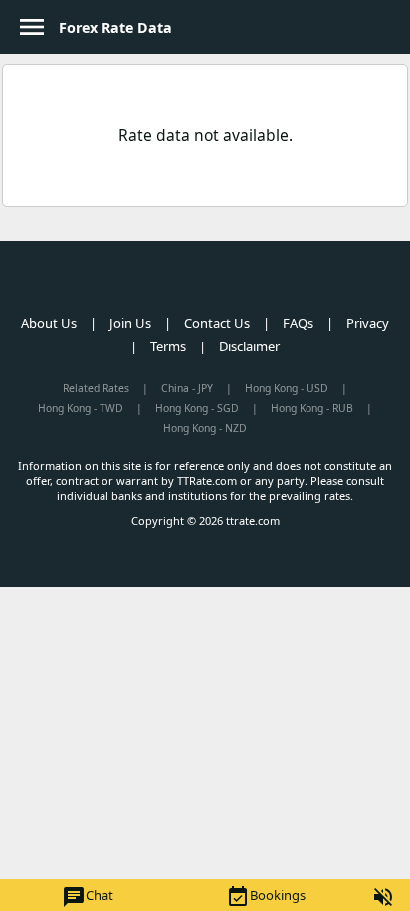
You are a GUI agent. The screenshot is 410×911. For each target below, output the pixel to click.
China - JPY (187, 388)
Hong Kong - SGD (197, 408)
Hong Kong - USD (286, 388)
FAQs (298, 323)
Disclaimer (249, 346)
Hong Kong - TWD (80, 408)
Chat (87, 897)
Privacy (367, 323)
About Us (49, 323)
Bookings (266, 897)
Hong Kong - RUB (312, 408)
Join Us (130, 323)
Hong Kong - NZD (205, 428)
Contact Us (217, 323)
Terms (168, 346)
